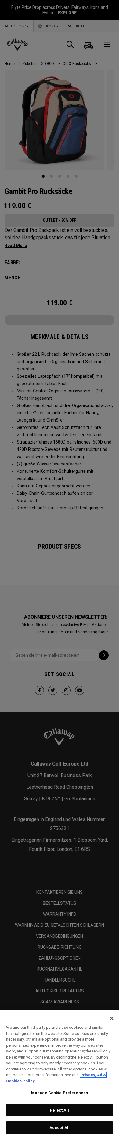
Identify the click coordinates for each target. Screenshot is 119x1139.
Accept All (59, 1127)
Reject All (59, 1110)
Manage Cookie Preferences (59, 1093)
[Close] (111, 1018)
